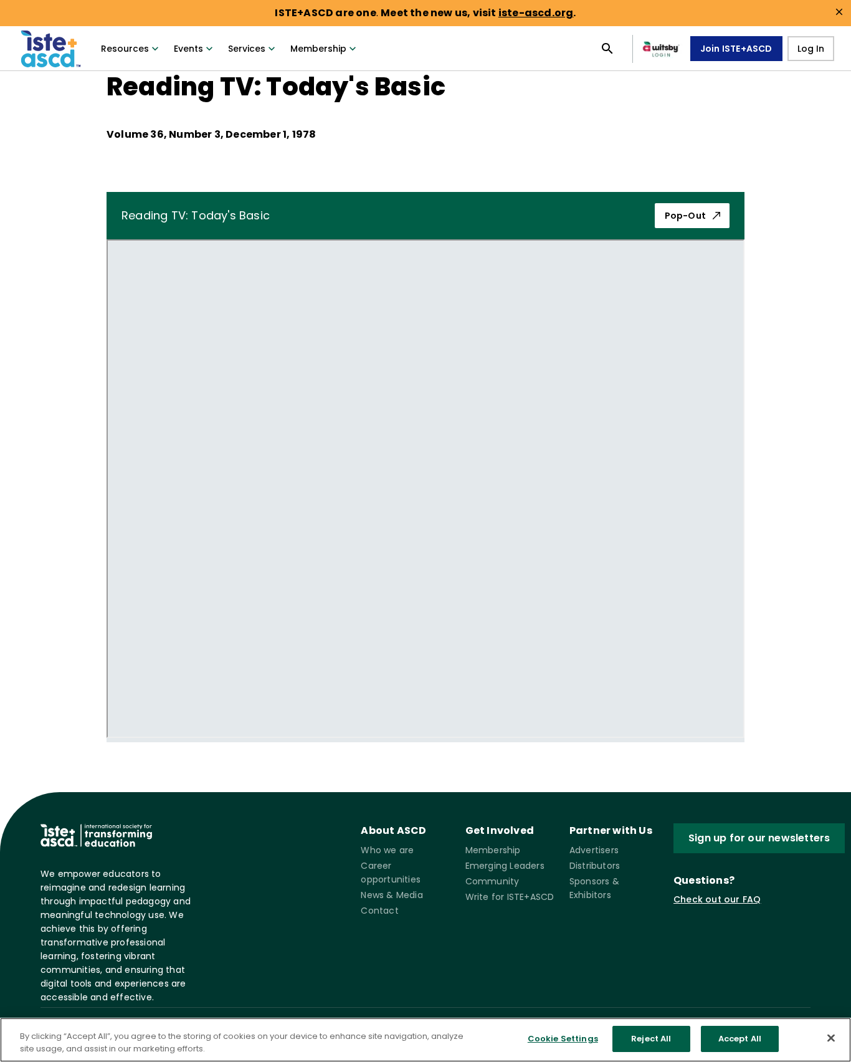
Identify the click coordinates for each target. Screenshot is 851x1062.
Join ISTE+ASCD (736, 48)
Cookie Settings (563, 1039)
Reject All (651, 1039)
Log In (810, 48)
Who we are (387, 850)
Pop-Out (685, 215)
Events (188, 48)
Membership (318, 48)
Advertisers (594, 850)
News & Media (391, 895)
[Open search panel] (607, 48)
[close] (839, 11)
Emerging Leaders (504, 865)
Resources (125, 48)
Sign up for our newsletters (759, 838)
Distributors (594, 865)
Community (492, 881)
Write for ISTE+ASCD (509, 897)
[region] (425, 1040)
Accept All (739, 1039)
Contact (379, 910)
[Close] (831, 1037)
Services (246, 48)
